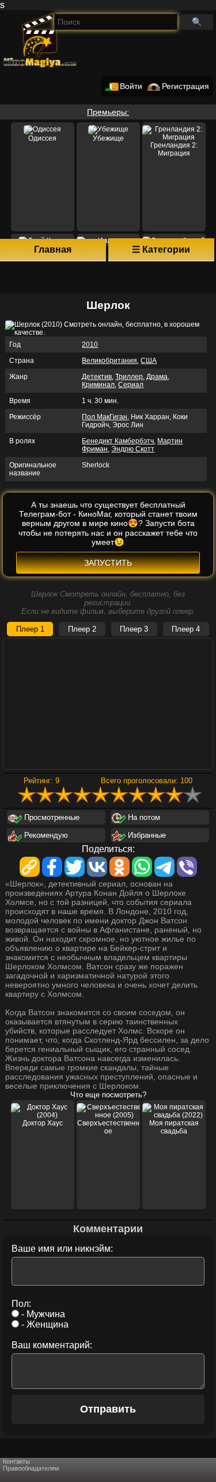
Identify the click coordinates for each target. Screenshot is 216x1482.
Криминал (98, 385)
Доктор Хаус (42, 1123)
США (149, 361)
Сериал (130, 385)
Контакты (16, 1461)
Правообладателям (31, 1468)
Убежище (108, 138)
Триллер (129, 377)
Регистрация (185, 86)
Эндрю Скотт (132, 449)
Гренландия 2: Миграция (174, 149)
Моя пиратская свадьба (174, 1127)
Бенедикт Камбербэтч (118, 441)
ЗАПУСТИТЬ (108, 562)
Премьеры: (108, 112)
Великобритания (109, 361)
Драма (157, 377)
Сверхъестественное (108, 1127)
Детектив (97, 377)
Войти (131, 86)
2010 (90, 344)
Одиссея (42, 138)
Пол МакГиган (104, 417)
